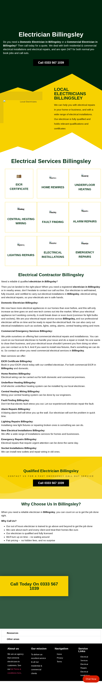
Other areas (13, 639)
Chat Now (91, 679)
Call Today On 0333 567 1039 (34, 586)
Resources (12, 633)
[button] (51, 633)
